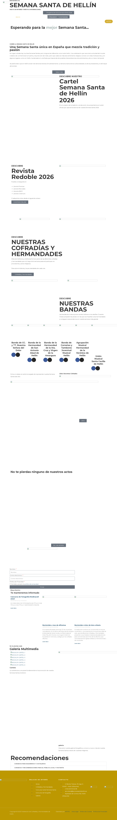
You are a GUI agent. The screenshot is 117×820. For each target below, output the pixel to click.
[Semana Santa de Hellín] (13, 7)
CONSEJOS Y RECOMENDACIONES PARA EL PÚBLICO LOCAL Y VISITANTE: (39, 767)
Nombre (13, 569)
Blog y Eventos (15, 590)
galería (61, 745)
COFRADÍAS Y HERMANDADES (46, 17)
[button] (109, 21)
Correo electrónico (16, 575)
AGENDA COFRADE (89, 17)
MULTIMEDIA (63, 17)
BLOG (101, 17)
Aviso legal (75, 811)
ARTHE (67, 811)
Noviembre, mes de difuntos (54, 625)
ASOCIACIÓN (76, 17)
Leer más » (14, 608)
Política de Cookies (86, 811)
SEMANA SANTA (28, 17)
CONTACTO (109, 17)
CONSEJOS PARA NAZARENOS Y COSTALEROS (30, 764)
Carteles (13, 668)
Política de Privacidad (17, 582)
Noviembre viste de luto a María (87, 625)
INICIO (18, 17)
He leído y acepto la (24, 584)
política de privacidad (31, 584)
